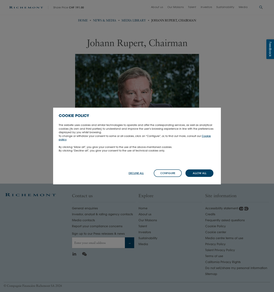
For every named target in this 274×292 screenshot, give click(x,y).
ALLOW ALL (199, 173)
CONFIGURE (167, 173)
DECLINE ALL (136, 173)
